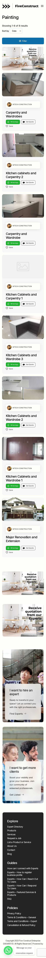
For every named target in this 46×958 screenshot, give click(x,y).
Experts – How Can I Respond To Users (21, 887)
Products (11, 830)
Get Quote (30, 122)
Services (11, 834)
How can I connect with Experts (22, 868)
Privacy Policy (14, 913)
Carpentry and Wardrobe (16, 236)
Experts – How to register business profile (19, 873)
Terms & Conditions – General (21, 917)
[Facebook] (21, 952)
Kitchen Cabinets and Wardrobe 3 (21, 357)
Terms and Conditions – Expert (22, 921)
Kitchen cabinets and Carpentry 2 (21, 175)
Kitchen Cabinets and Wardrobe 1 (21, 478)
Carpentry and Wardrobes (16, 114)
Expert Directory (15, 826)
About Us (11, 846)
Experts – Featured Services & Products (21, 893)
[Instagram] (25, 952)
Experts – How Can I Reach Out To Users (22, 880)
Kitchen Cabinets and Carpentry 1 (21, 296)
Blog (9, 854)
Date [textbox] (14, 31)
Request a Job (14, 838)
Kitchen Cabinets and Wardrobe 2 (21, 418)
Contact (11, 850)
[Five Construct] (20, 6)
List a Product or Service (19, 842)
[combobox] (16, 31)
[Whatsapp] (8, 950)
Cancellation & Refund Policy (21, 925)
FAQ (9, 899)
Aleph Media (23, 947)
